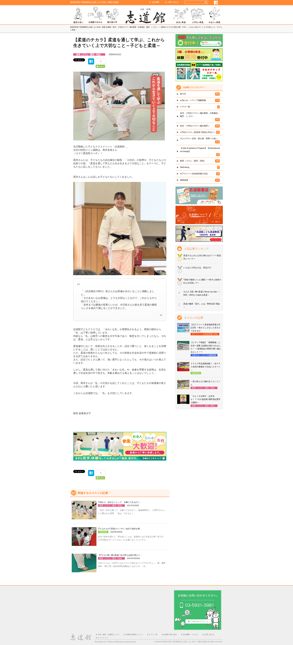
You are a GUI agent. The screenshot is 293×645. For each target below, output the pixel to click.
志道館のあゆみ (95, 15)
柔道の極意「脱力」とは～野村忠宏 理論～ (201, 305)
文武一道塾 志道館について (108, 634)
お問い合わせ (173, 2)
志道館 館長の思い (78, 15)
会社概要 (155, 2)
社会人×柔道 (214, 15)
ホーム (146, 15)
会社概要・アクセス (190, 634)
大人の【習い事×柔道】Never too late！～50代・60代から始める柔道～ (202, 293)
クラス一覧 (153, 634)
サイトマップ (103, 638)
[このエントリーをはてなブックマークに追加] (91, 63)
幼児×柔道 (180, 15)
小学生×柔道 (197, 15)
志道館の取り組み (170, 634)
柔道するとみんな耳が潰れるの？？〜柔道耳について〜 (202, 257)
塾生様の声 (112, 15)
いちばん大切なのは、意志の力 (197, 267)
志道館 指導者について (134, 634)
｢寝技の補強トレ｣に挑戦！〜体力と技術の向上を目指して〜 (202, 281)
